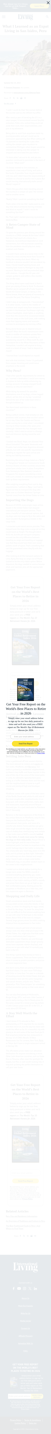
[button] (48, 3)
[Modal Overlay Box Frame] (25, 717)
